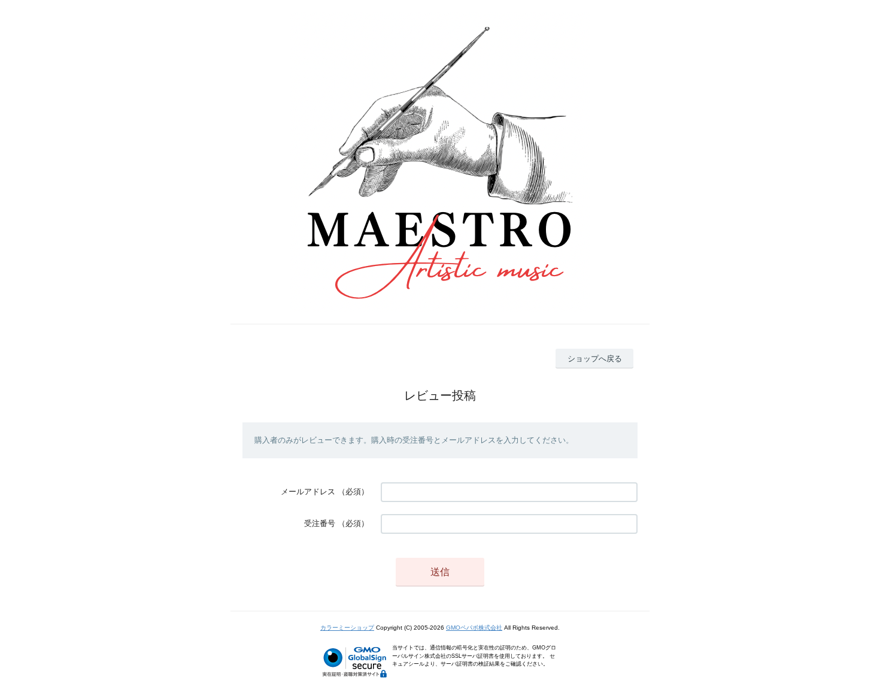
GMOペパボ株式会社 (474, 627)
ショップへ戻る (595, 358)
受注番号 (319, 523)
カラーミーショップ (347, 627)
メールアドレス (308, 491)
